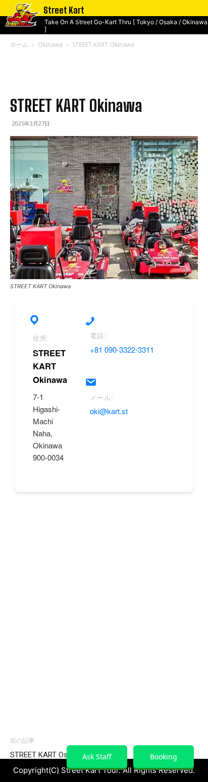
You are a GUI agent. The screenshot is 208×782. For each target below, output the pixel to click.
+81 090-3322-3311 (122, 349)
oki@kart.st (109, 411)
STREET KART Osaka (44, 754)
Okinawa (50, 44)
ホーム (19, 44)
